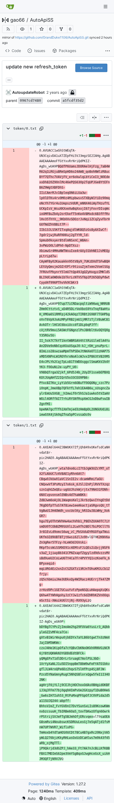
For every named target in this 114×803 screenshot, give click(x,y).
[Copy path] (41, 128)
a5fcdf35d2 (73, 100)
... (9, 79)
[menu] (106, 117)
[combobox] (82, 117)
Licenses (71, 798)
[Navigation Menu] (106, 6)
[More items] (107, 51)
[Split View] (94, 117)
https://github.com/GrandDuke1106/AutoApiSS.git (52, 37)
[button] (22, 29)
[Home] (10, 6)
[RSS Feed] (8, 29)
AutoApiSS (41, 20)
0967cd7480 (30, 100)
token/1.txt (25, 425)
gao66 (17, 20)
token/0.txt (25, 128)
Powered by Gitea (44, 784)
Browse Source (91, 68)
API (90, 798)
